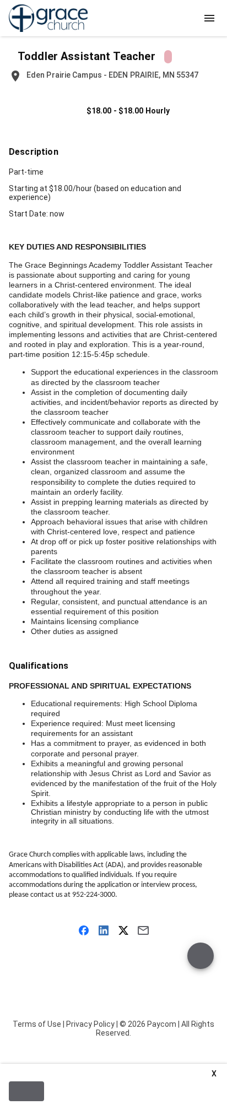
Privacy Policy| (92, 1024)
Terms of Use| (38, 1024)
